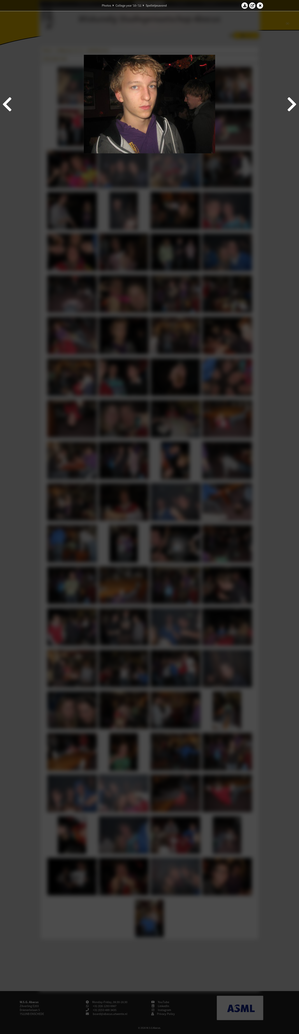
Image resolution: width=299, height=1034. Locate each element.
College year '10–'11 (128, 5)
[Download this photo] (244, 5)
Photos (106, 5)
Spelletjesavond (156, 5)
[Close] (260, 5)
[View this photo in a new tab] (252, 5)
